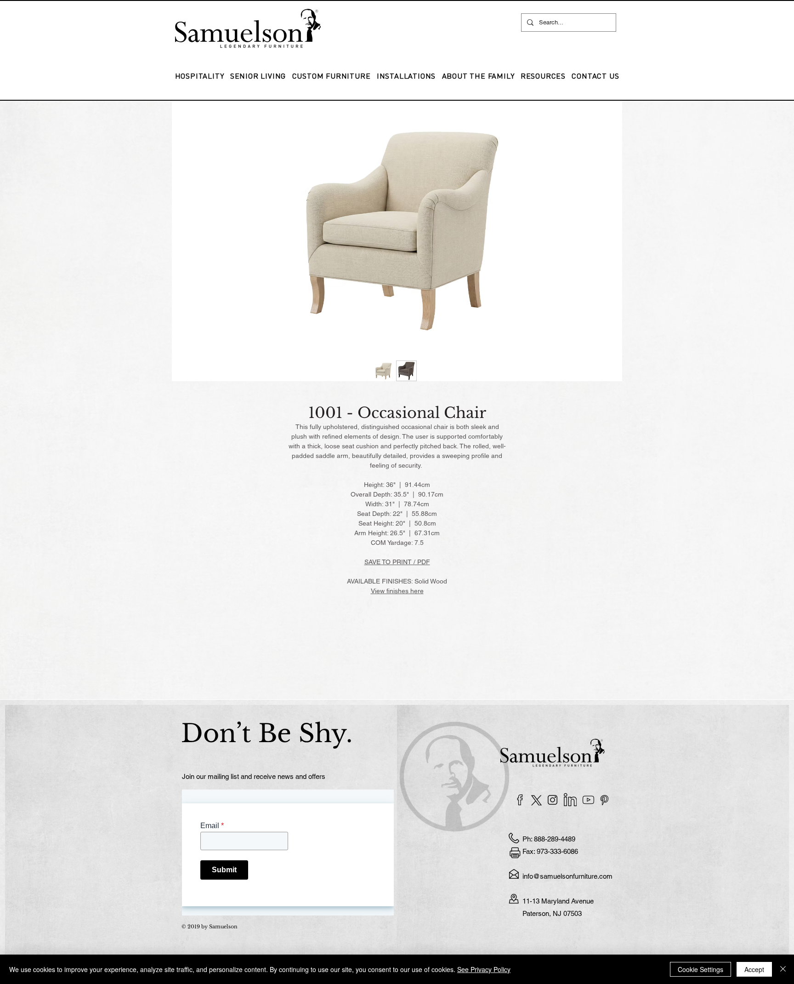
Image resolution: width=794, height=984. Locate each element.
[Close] (782, 969)
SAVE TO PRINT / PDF (397, 562)
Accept (754, 969)
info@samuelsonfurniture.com (567, 876)
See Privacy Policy (483, 969)
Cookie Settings (700, 969)
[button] (406, 76)
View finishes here (397, 591)
